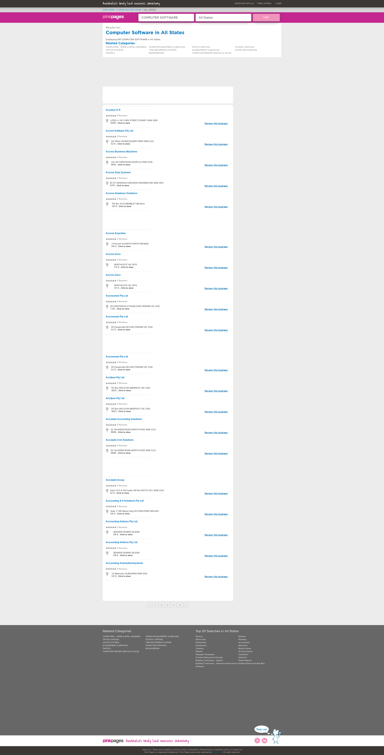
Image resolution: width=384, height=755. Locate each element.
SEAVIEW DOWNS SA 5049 (126, 532)
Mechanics (243, 645)
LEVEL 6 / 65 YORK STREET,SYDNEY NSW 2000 (134, 120)
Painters (199, 651)
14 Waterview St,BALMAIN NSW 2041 (129, 573)
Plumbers (242, 639)
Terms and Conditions (162, 750)
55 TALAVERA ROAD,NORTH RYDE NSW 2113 (133, 429)
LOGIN (278, 3)
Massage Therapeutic (205, 654)
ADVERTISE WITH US (244, 3)
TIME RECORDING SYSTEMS (162, 50)
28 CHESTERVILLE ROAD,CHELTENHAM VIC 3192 (135, 306)
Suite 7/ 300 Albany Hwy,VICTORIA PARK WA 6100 (134, 511)
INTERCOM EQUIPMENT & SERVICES (167, 47)
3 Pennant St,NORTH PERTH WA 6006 (129, 243)
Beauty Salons (244, 648)
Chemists (200, 648)
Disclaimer (193, 750)
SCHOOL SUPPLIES (244, 47)
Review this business (216, 123)
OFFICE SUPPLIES (201, 47)
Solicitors (242, 657)
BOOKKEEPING (156, 53)
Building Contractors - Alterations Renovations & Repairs (217, 664)
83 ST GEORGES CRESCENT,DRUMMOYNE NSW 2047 (137, 183)
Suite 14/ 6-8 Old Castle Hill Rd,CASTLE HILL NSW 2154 (137, 490)
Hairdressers (201, 645)
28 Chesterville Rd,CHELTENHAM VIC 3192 (132, 327)
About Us (146, 750)
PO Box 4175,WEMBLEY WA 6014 (128, 203)
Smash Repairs (245, 660)
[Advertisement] (157, 65)
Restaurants (201, 642)
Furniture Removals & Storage (209, 657)
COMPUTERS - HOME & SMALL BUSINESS (126, 47)
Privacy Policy (180, 750)
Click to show (123, 123)
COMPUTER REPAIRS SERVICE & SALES (211, 53)
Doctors (199, 636)
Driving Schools (245, 651)
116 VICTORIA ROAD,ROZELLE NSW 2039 (131, 162)
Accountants (244, 642)
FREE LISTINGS (264, 3)
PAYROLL (110, 53)
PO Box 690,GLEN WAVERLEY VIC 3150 (130, 388)
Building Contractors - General (209, 660)
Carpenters (243, 654)
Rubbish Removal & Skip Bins (251, 663)
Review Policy (206, 750)
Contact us (237, 750)
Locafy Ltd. (217, 752)
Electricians (201, 639)
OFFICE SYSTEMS (114, 50)
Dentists (242, 636)
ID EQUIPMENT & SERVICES (205, 50)
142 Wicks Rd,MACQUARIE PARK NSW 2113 (132, 141)
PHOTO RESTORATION (246, 50)
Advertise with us (222, 750)
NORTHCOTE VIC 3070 (125, 264)
